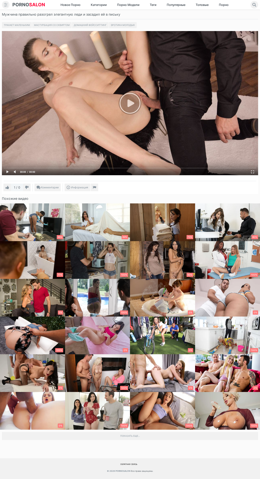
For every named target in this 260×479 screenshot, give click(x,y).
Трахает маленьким (17, 25)
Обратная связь (128, 464)
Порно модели (128, 5)
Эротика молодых (123, 25)
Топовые (202, 5)
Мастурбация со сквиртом (52, 25)
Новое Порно (71, 5)
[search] (254, 5)
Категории (99, 5)
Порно (224, 5)
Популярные (176, 5)
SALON (28, 4)
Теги (153, 5)
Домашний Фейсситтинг (90, 25)
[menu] (6, 5)
